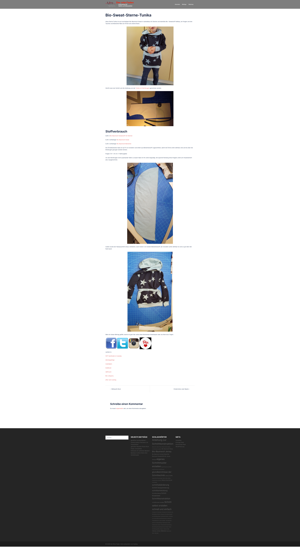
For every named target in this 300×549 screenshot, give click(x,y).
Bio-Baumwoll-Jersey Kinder (159, 454)
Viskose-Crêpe (166, 528)
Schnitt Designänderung (160, 488)
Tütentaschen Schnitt (156, 524)
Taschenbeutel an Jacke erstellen (158, 520)
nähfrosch (108, 372)
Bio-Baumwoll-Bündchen (124, 143)
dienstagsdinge (109, 360)
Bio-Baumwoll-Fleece (167, 449)
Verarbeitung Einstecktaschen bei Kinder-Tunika (161, 526)
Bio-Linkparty (109, 376)
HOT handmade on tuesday (113, 356)
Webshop (191, 4)
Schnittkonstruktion (161, 498)
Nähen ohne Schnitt (167, 480)
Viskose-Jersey (156, 531)
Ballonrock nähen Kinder (157, 446)
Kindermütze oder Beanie (181, 389)
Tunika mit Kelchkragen (142, 88)
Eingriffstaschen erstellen (166, 466)
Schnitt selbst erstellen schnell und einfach (161, 505)
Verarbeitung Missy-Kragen (157, 528)
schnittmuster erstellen (158, 502)
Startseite (177, 4)
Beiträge (184, 4)
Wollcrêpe (156, 533)
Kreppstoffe (154, 478)
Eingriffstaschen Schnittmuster (158, 469)
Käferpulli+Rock (116, 389)
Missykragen (159, 478)
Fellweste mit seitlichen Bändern (140, 451)
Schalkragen (154, 482)
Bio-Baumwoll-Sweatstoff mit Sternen (121, 136)
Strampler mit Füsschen (156, 512)
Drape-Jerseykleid (136, 448)
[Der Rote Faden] (119, 4)
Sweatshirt (169, 518)
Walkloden (163, 531)
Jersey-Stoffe (168, 475)
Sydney (135, 544)
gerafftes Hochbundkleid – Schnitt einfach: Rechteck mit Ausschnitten (139, 442)
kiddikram (108, 368)
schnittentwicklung (160, 490)
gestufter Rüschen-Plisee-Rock (140, 446)
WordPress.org (180, 446)
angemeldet (119, 408)
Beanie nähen (164, 446)
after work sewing (110, 380)
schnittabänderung (160, 485)
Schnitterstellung (156, 493)
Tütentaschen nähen (166, 522)
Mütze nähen (165, 478)
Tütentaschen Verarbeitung (166, 524)
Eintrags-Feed (180, 442)
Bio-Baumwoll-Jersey (161, 451)
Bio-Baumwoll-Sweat (123, 140)
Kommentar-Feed (181, 444)
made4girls (108, 364)
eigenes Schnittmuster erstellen (159, 463)
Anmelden (178, 440)
